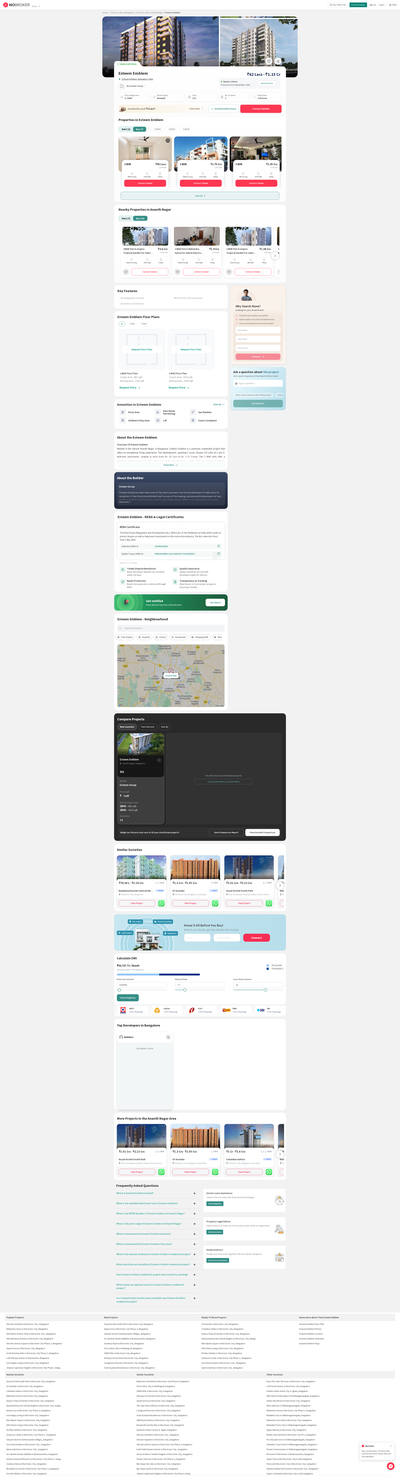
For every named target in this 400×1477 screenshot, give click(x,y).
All (122, 323)
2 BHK (172, 129)
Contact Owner (145, 183)
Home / (105, 12)
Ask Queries (258, 403)
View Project (137, 903)
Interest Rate (181, 979)
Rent (34, 6)
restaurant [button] (180, 637)
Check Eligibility (128, 997)
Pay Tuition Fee (339, 4)
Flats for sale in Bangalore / (123, 12)
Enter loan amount (125, 979)
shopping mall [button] (201, 637)
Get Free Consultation (217, 1260)
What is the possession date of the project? (253, 395)
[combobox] (174, 628)
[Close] (391, 1446)
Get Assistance (214, 1232)
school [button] (162, 637)
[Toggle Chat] (391, 1466)
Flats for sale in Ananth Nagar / (150, 12)
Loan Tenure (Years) (242, 979)
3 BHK (186, 129)
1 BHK (157, 129)
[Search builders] (168, 1037)
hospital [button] (146, 637)
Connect (256, 356)
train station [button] (127, 637)
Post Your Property (358, 5)
